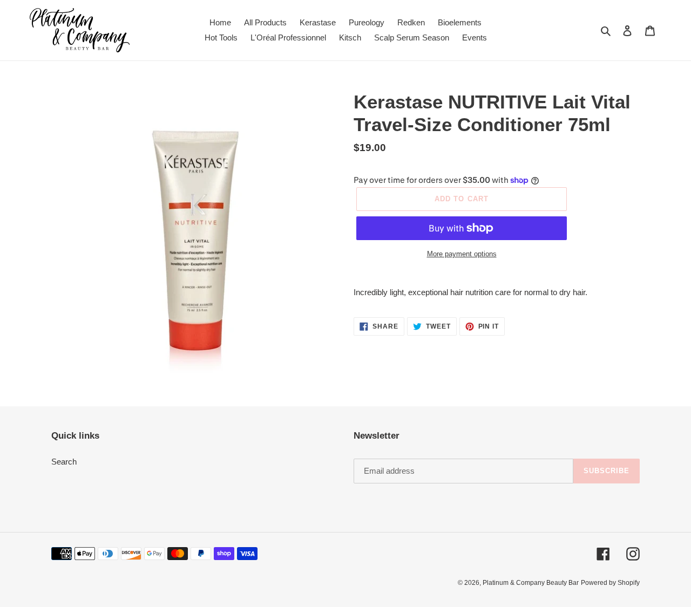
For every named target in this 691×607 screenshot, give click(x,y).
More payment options (462, 254)
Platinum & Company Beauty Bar (531, 582)
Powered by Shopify (610, 582)
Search (64, 461)
